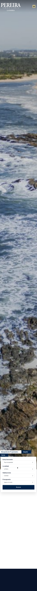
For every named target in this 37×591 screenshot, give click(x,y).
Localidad (6, 466)
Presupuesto (7, 479)
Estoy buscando (8, 459)
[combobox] (18, 462)
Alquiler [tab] (25, 452)
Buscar (18, 487)
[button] (34, 6)
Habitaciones (7, 473)
